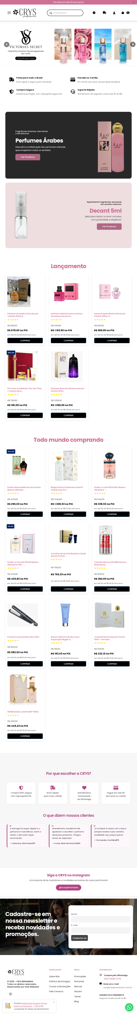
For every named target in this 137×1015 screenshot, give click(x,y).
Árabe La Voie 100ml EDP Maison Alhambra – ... (109, 488)
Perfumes (79, 981)
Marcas (78, 986)
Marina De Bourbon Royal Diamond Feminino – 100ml (30, 1005)
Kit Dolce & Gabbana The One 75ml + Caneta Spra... (24, 389)
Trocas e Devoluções (60, 986)
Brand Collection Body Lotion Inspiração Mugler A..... (65, 638)
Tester (77, 996)
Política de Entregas (59, 981)
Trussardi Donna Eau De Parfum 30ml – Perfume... (109, 638)
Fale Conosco (56, 991)
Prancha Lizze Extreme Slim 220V (23, 637)
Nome (74, 914)
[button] (129, 1007)
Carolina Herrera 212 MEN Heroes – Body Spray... (111, 563)
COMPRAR (25, 340)
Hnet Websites (32, 986)
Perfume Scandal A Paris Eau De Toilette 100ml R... (22, 314)
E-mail (74, 925)
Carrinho (128, 12)
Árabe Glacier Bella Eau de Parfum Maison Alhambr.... (24, 488)
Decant (78, 991)
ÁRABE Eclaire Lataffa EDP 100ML (23, 711)
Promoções (80, 976)
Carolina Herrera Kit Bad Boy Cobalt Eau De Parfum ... (68, 554)
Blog (76, 1001)
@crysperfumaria (68, 887)
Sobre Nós (54, 976)
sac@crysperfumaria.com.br (117, 987)
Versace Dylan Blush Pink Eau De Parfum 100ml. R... (109, 314)
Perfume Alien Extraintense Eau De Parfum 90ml (67, 389)
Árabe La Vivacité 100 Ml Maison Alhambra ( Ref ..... (23, 563)
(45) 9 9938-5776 (112, 978)
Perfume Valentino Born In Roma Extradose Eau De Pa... (66, 314)
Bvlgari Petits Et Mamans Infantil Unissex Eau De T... (67, 488)
